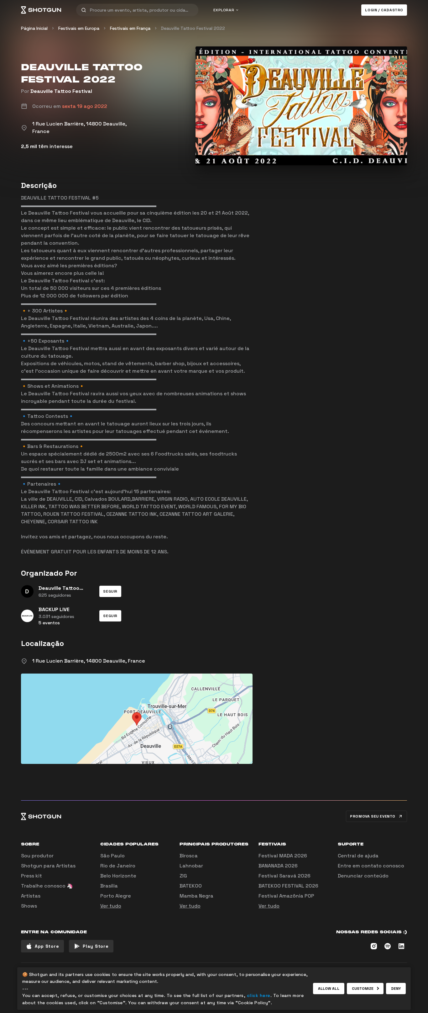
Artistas (30, 896)
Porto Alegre (115, 896)
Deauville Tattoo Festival (61, 91)
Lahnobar (191, 865)
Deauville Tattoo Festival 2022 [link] (193, 28)
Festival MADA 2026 (282, 855)
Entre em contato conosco (371, 865)
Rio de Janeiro (117, 865)
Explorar (223, 10)
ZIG (183, 875)
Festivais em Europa (78, 28)
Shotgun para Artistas (48, 865)
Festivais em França (130, 28)
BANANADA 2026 (278, 865)
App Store (47, 946)
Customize (363, 988)
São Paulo (112, 855)
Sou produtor (37, 855)
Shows (29, 906)
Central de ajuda (358, 855)
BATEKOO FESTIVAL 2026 (288, 885)
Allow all (328, 988)
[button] (110, 591)
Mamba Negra (196, 896)
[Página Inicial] (41, 10)
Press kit (31, 875)
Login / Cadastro (384, 10)
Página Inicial (34, 28)
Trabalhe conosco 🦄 (47, 885)
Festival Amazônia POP (286, 896)
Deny (396, 988)
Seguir (110, 591)
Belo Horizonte (118, 875)
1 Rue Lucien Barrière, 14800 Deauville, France (88, 661)
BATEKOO (191, 885)
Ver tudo (110, 906)
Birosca (189, 855)
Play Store (95, 946)
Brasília (109, 885)
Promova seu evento (372, 816)
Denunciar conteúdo (363, 875)
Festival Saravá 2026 (284, 875)
